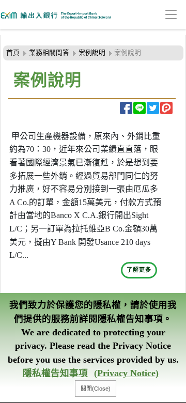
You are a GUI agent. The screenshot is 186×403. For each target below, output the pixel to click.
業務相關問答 (49, 52)
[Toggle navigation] (155, 15)
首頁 (13, 52)
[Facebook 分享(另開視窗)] (126, 108)
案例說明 (92, 52)
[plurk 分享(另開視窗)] (166, 108)
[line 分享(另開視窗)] (139, 108)
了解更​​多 (139, 270)
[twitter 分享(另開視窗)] (153, 108)
